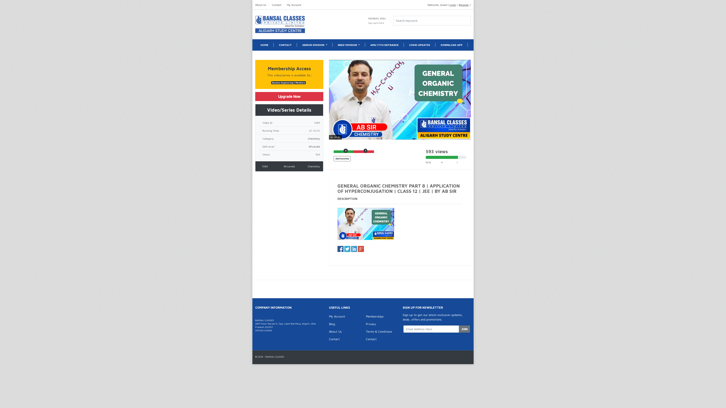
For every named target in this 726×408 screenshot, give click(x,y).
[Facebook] (266, 339)
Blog (332, 324)
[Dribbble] (279, 339)
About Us (335, 331)
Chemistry (314, 138)
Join (464, 329)
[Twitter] (259, 339)
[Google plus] (273, 339)
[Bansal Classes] (280, 24)
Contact (334, 339)
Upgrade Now (289, 96)
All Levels (314, 146)
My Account (337, 316)
